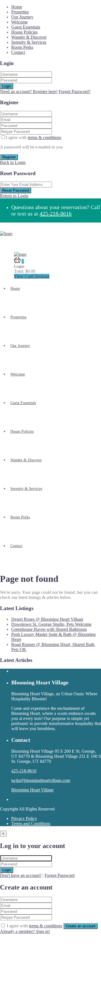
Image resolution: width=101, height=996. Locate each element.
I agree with (33, 137)
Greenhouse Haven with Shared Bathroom (49, 629)
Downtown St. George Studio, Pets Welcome (51, 624)
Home (16, 6)
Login (6, 86)
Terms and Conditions (30, 823)
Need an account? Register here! (29, 91)
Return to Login (14, 195)
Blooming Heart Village (32, 789)
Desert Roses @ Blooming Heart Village (47, 619)
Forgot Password (60, 875)
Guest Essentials (25, 27)
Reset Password (15, 190)
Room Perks (22, 47)
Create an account (80, 926)
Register (9, 157)
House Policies (24, 32)
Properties (20, 12)
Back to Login (13, 162)
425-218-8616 (56, 213)
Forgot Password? (75, 91)
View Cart (23, 276)
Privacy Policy (24, 818)
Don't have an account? (21, 875)
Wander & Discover (29, 37)
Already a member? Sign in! (25, 931)
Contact (18, 52)
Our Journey (22, 17)
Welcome (19, 22)
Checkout (40, 276)
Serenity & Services (28, 42)
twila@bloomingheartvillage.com (40, 780)
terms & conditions (44, 137)
